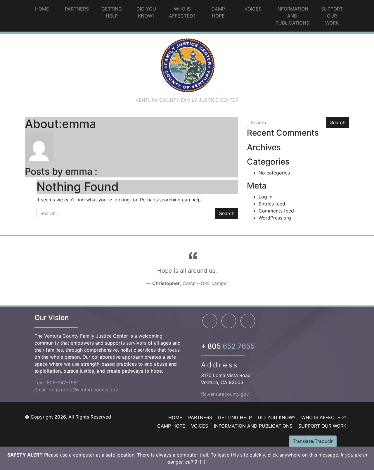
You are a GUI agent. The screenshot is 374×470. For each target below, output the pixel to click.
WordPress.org (275, 218)
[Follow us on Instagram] (228, 321)
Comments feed (276, 211)
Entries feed (272, 204)
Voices (253, 9)
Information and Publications (292, 16)
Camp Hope (218, 12)
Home (42, 9)
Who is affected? (182, 12)
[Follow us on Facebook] (209, 321)
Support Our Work (332, 16)
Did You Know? (146, 12)
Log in (265, 197)
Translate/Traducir (313, 441)
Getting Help (111, 12)
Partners (77, 9)
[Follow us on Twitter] (247, 321)
